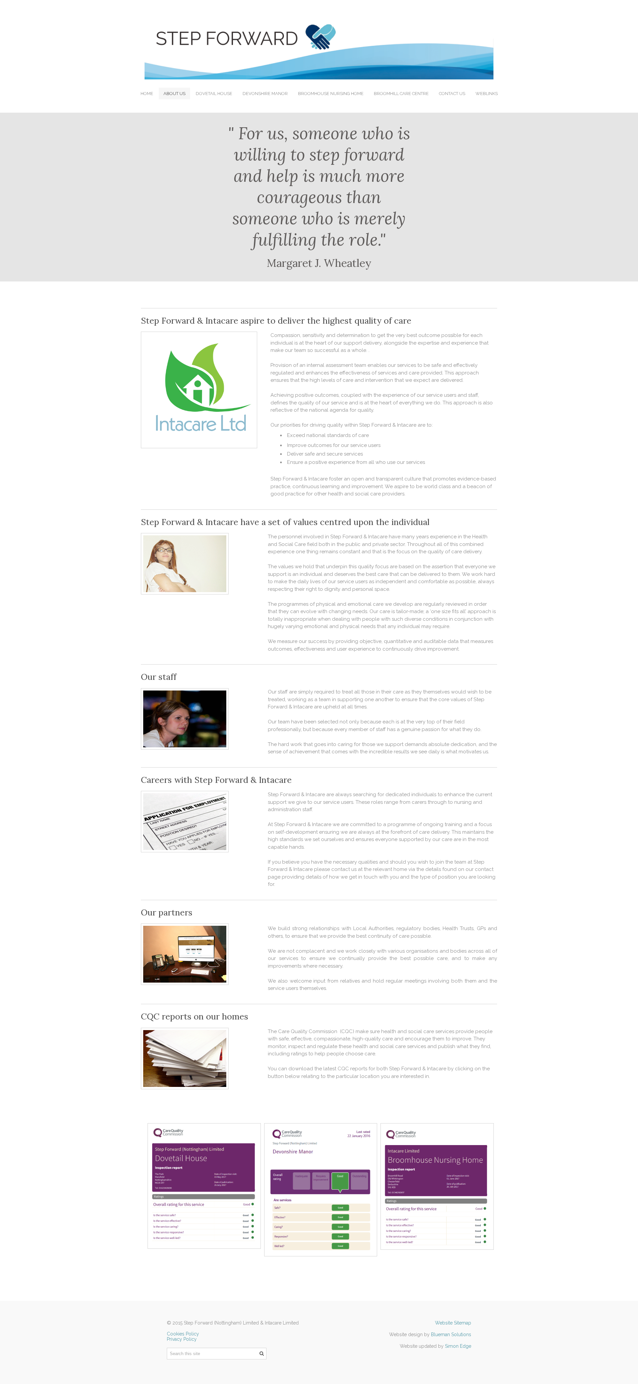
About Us (174, 93)
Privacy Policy (182, 1339)
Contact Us (452, 93)
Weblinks (487, 93)
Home (147, 93)
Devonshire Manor (265, 93)
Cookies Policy (183, 1333)
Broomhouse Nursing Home (331, 93)
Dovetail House (214, 93)
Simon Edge (458, 1346)
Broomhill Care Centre (401, 93)
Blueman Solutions (451, 1334)
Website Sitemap (453, 1323)
